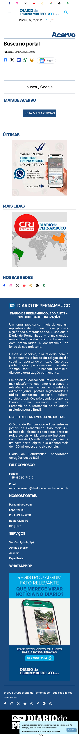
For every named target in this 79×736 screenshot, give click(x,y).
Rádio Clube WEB (20, 515)
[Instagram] (17, 3)
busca (31, 87)
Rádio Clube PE (18, 520)
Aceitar (71, 730)
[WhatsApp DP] (68, 3)
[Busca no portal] (5, 59)
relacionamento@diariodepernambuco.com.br (39, 488)
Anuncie (14, 553)
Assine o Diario (18, 547)
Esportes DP (16, 510)
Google (46, 87)
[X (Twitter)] (25, 3)
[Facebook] (10, 3)
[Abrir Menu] (9, 12)
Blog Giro (15, 526)
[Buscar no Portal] (66, 12)
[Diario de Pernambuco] (39, 12)
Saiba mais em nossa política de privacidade (41, 731)
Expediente (16, 558)
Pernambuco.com (20, 504)
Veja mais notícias (39, 113)
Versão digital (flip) (21, 542)
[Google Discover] (51, 3)
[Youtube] (34, 3)
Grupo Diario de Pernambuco (32, 692)
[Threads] (42, 3)
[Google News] (59, 3)
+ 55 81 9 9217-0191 (22, 477)
